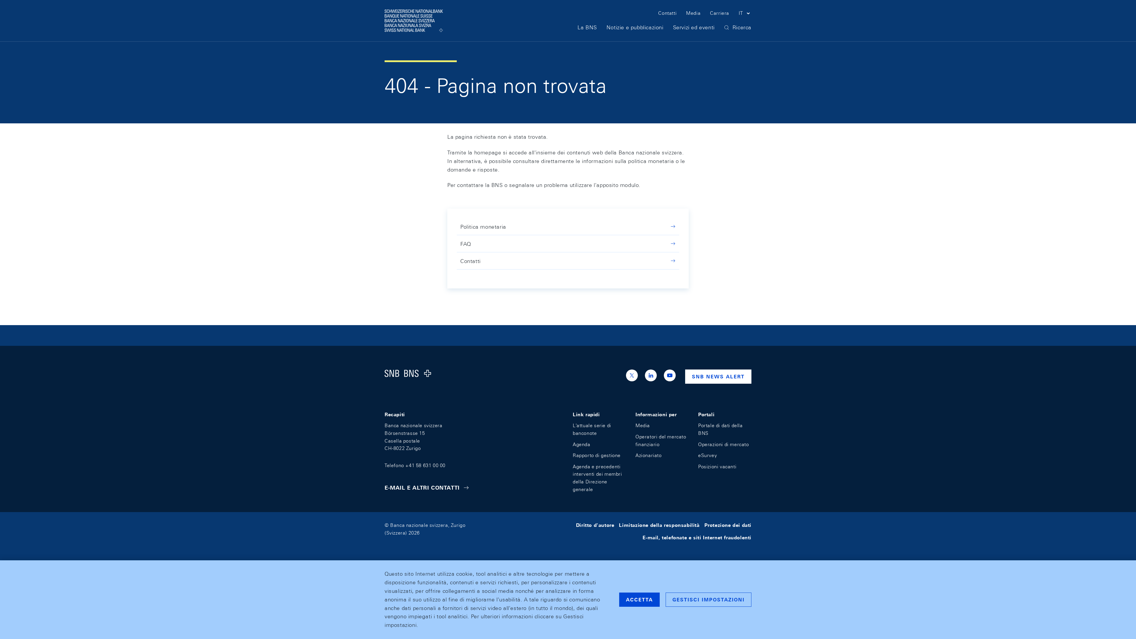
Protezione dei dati (727, 525)
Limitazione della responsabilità (659, 525)
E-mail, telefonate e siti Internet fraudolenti (697, 537)
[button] (745, 14)
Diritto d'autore (595, 525)
